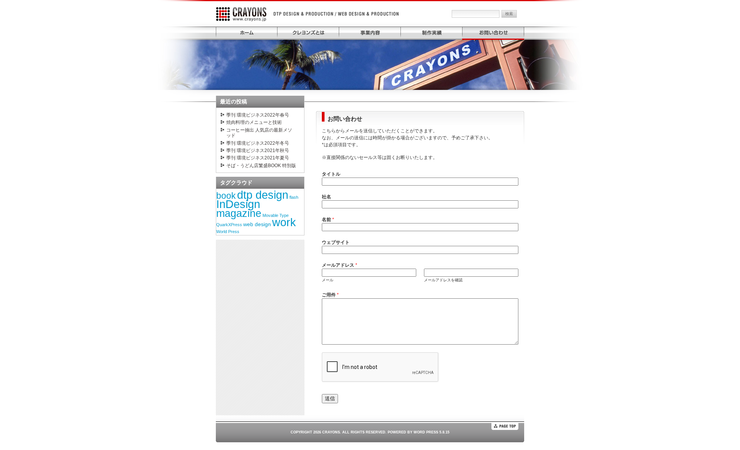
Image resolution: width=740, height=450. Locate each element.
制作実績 (431, 33)
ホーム (247, 33)
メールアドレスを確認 (443, 280)
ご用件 (330, 295)
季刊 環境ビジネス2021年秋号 (257, 150)
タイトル (331, 174)
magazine (238, 213)
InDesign (238, 204)
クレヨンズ (245, 14)
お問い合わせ (493, 33)
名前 (328, 219)
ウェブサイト (336, 242)
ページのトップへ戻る (504, 426)
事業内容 (370, 33)
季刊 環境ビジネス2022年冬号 (257, 143)
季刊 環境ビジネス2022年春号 (257, 115)
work (284, 222)
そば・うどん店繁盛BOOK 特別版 (261, 165)
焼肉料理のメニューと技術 (254, 122)
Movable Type (275, 215)
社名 (326, 197)
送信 (330, 398)
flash (293, 197)
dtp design (262, 195)
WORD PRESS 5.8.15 (431, 432)
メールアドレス (339, 265)
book (226, 196)
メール (327, 280)
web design (257, 224)
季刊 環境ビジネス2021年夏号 (257, 158)
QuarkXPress (229, 224)
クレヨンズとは (308, 33)
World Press (227, 231)
